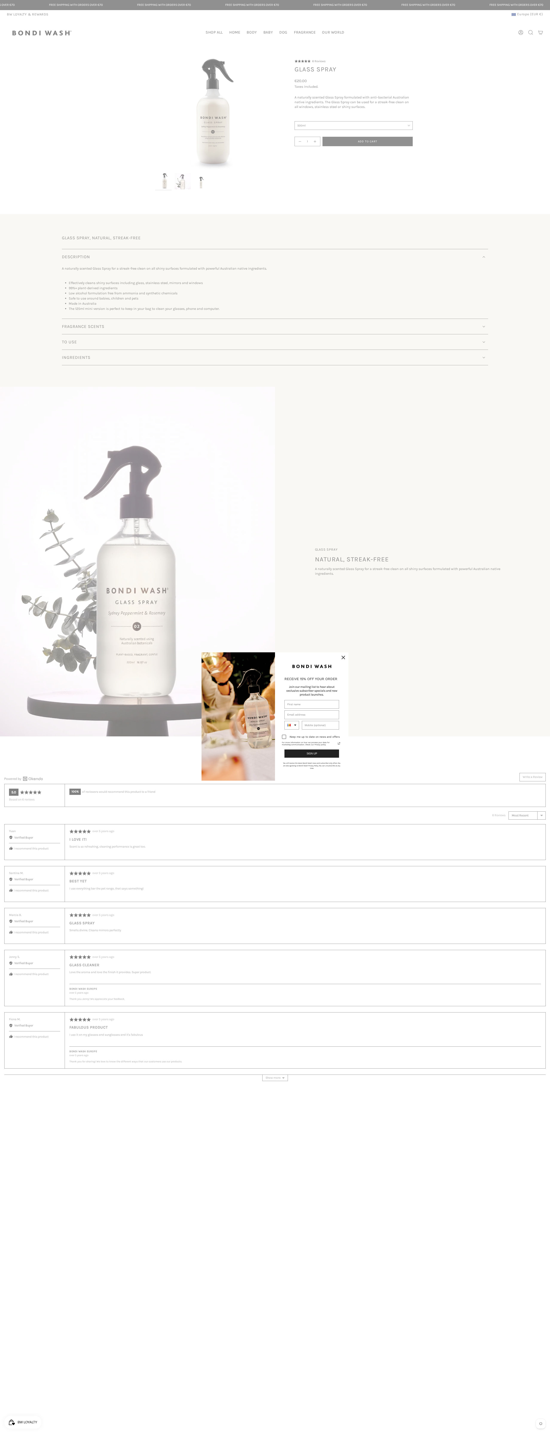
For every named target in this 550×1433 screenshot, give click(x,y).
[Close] (343, 657)
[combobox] (291, 725)
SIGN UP (312, 753)
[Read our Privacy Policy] (339, 743)
